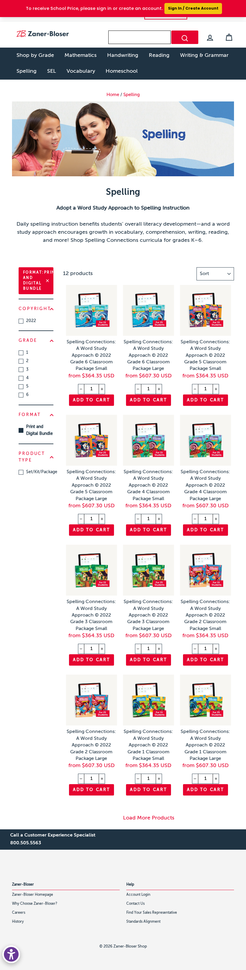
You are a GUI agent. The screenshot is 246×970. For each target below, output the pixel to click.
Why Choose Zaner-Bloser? (34, 904)
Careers (18, 913)
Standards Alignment (143, 922)
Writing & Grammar (204, 55)
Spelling (26, 71)
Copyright (35, 309)
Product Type (32, 457)
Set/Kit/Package (39, 472)
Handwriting (122, 55)
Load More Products (148, 818)
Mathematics (80, 55)
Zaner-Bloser (23, 884)
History (18, 922)
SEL (51, 71)
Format (30, 415)
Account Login (138, 895)
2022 (31, 321)
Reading (159, 55)
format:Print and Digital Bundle (38, 281)
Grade (28, 340)
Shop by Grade (35, 55)
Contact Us (135, 904)
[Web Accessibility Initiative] (11, 954)
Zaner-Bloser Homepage (32, 895)
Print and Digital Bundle (39, 430)
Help (130, 884)
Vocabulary (81, 71)
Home (112, 94)
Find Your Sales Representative (151, 913)
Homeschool (122, 71)
